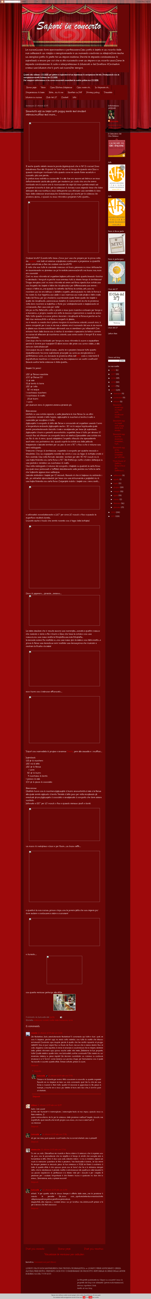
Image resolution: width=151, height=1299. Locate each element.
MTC (78, 356)
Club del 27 (51, 97)
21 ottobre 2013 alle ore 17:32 (60, 1076)
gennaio (117, 507)
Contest (64, 97)
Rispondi (34, 1065)
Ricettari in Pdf (75, 92)
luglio (116, 483)
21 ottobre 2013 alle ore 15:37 (49, 1105)
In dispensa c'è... (102, 87)
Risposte (37, 1071)
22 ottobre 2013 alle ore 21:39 (54, 1190)
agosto (117, 479)
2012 (113, 512)
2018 (113, 370)
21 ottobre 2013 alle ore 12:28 (50, 1033)
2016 (113, 378)
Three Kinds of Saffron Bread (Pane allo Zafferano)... (119, 466)
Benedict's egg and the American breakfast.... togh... (119, 439)
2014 (113, 386)
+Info (90, 1297)
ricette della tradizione (58, 1020)
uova (70, 1020)
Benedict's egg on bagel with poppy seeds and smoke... (119, 425)
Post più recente (35, 1248)
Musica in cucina (34, 97)
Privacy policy (92, 92)
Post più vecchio (93, 1248)
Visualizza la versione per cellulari (64, 1254)
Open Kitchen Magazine (61, 87)
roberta (34, 1033)
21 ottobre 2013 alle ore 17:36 (54, 1134)
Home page (31, 87)
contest (46, 1020)
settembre (118, 475)
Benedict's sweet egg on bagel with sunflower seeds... (118, 411)
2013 (113, 390)
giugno (117, 487)
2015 (113, 382)
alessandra (35, 1149)
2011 (113, 516)
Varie (43, 87)
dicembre (118, 393)
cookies (32, 261)
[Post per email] (61, 1017)
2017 (113, 374)
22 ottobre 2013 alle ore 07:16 (53, 1149)
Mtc (74, 97)
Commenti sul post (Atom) (45, 1262)
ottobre (117, 401)
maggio (117, 491)
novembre (118, 397)
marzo (117, 499)
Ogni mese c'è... (84, 87)
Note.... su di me (56, 92)
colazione (38, 1020)
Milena (34, 1105)
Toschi (70, 751)
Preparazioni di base (35, 92)
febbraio (117, 503)
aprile (116, 495)
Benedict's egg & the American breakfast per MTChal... (119, 452)
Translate (108, 92)
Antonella (41, 1076)
